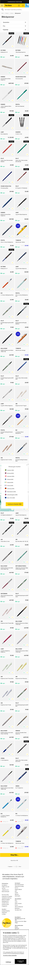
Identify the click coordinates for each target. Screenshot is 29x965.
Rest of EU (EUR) (11, 497)
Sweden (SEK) (10, 470)
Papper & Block (18, 889)
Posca (16, 905)
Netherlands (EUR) (11, 491)
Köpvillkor (4, 909)
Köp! (10, 209)
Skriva (11, 13)
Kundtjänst (4, 885)
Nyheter (17, 894)
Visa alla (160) (18, 910)
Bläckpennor (18, 13)
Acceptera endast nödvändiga (10, 955)
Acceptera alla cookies (20, 961)
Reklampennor (5, 901)
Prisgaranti (4, 906)
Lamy (16, 901)
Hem (2, 13)
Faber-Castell (18, 903)
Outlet (16, 892)
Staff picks (17, 895)
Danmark (17, 928)
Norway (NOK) (10, 473)
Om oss (3, 888)
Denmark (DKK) (10, 476)
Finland (16, 929)
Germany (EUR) (10, 488)
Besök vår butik (5, 891)
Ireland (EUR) (10, 482)
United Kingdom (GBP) (12, 494)
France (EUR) (10, 485)
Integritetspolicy (6, 910)
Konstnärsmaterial (19, 884)
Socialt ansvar (5, 902)
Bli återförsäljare (6, 899)
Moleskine (17, 908)
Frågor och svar (5, 886)
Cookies (4, 914)
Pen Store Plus (5, 894)
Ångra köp (4, 912)
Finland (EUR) (10, 479)
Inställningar (8, 962)
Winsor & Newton (19, 906)
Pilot (16, 900)
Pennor (7, 13)
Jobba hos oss (5, 890)
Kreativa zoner (5, 904)
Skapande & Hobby (19, 886)
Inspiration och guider (7, 896)
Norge (16, 926)
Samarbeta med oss (6, 898)
